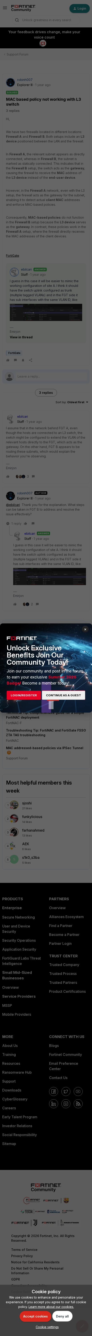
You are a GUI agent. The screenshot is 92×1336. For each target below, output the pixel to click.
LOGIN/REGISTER (24, 695)
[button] (46, 1327)
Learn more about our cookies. (51, 1307)
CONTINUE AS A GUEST (63, 695)
